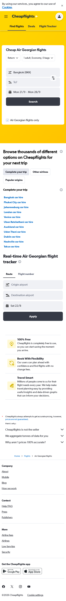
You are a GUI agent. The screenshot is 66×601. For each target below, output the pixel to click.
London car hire (12, 212)
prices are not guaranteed (16, 419)
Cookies (7, 7)
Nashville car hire (14, 241)
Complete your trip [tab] (16, 171)
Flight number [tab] (26, 274)
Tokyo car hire (11, 246)
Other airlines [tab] (40, 171)
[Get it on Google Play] (11, 571)
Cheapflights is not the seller (22, 429)
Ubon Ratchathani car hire (18, 222)
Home (17, 456)
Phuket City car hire (15, 202)
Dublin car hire (12, 236)
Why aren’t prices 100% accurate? (25, 442)
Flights (27, 456)
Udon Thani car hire (15, 231)
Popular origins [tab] (14, 180)
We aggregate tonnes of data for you (26, 436)
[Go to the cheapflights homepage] (25, 16)
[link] (12, 586)
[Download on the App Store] (32, 571)
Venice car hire (12, 217)
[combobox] (36, 284)
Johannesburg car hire (16, 207)
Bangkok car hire (13, 197)
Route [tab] (9, 274)
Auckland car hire (14, 226)
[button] (62, 5)
